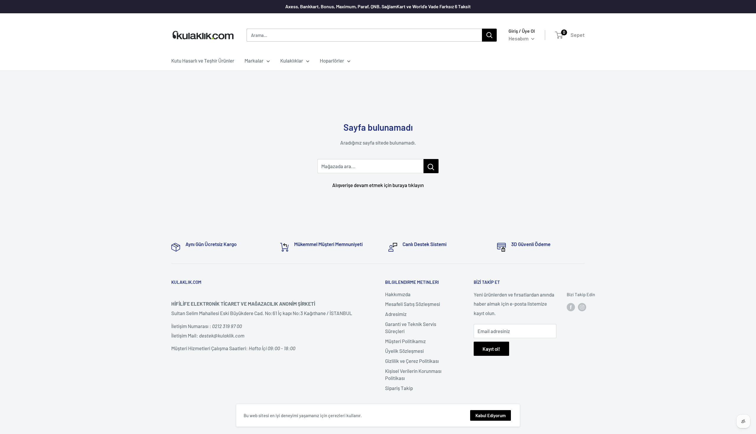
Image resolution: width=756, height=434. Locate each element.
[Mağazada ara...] (431, 166)
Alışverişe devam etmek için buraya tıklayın (378, 185)
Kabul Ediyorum (490, 415)
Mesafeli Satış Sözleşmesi (412, 304)
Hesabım (519, 38)
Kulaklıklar (291, 60)
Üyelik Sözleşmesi (404, 351)
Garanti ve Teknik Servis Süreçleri (410, 327)
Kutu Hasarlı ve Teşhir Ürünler (202, 60)
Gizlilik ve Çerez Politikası (412, 361)
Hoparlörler (332, 60)
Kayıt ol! (491, 349)
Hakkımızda (397, 294)
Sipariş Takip (399, 388)
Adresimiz (396, 314)
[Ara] (489, 35)
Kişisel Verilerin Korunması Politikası (413, 374)
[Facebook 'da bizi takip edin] (571, 306)
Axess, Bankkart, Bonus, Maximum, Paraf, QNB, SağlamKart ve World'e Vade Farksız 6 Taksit (378, 6)
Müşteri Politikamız (405, 341)
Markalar (254, 60)
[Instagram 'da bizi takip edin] (582, 306)
